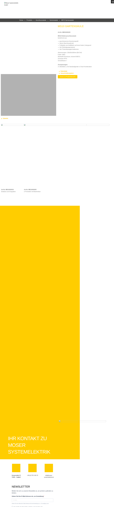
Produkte (29, 20)
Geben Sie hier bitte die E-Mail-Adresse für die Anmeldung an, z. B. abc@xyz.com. (30, 503)
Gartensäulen (54, 20)
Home (21, 20)
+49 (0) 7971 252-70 (32, 475)
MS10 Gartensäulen (67, 20)
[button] (2, 48)
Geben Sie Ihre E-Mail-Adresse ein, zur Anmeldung (28, 496)
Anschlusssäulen (41, 20)
